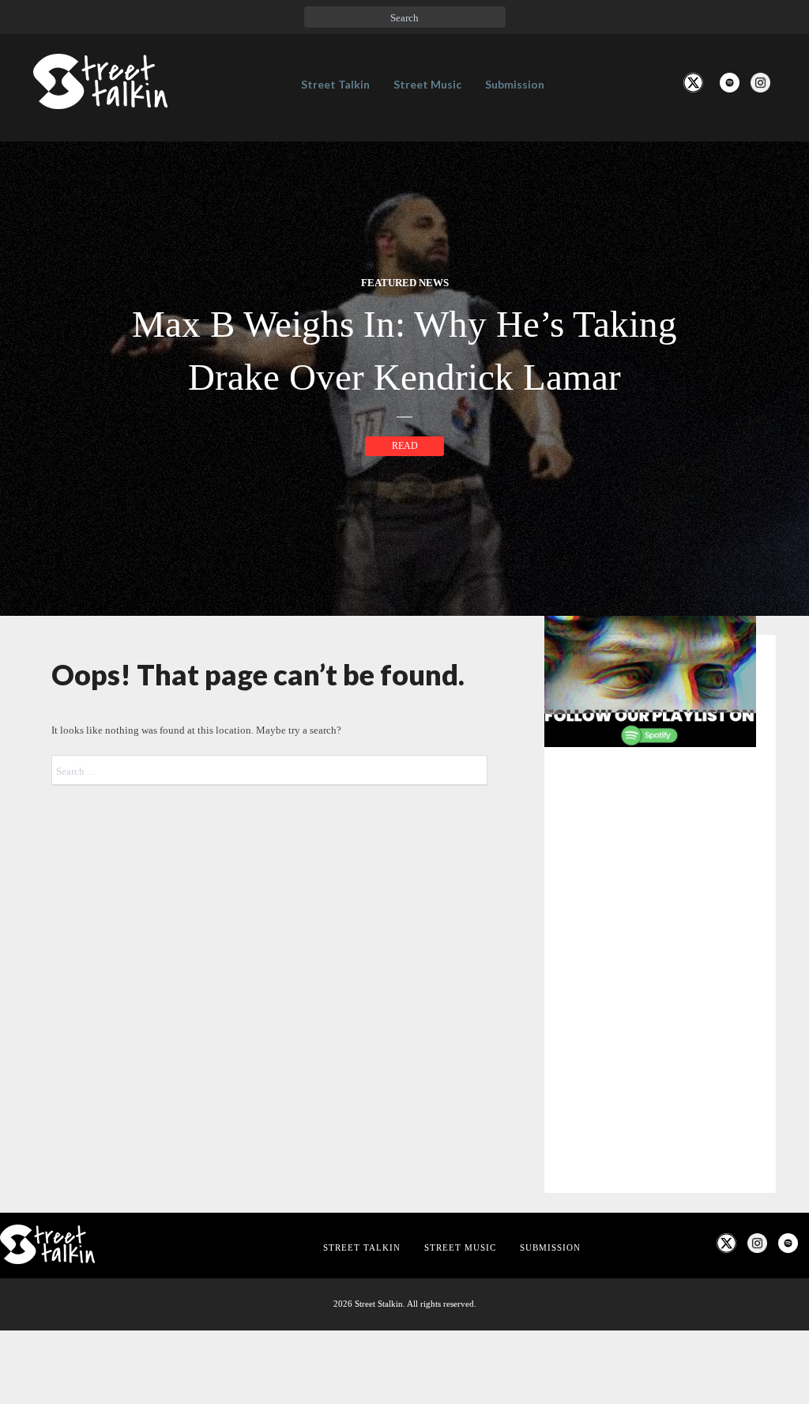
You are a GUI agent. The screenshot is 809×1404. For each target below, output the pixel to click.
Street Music (427, 84)
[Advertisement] (660, 1161)
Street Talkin (335, 84)
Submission (514, 84)
